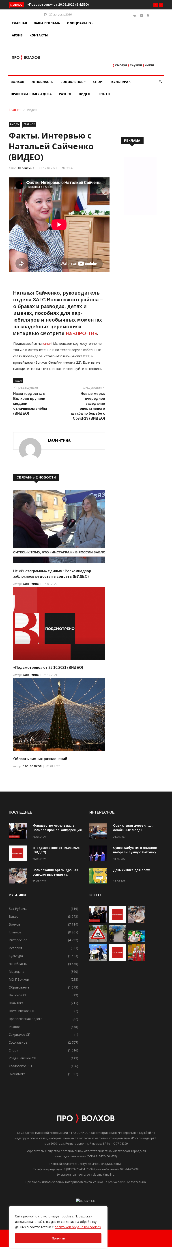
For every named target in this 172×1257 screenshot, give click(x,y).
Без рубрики (18, 908)
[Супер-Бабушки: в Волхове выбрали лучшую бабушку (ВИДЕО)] (99, 854)
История (15, 948)
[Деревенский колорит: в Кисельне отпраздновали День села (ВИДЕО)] (136, 960)
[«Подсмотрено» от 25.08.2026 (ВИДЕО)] (117, 960)
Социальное (72, 82)
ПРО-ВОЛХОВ (32, 766)
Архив (17, 35)
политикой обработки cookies (78, 1227)
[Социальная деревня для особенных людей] (99, 832)
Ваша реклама (47, 23)
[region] (58, 1227)
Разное (65, 94)
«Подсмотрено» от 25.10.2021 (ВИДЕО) (48, 667)
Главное (29, 124)
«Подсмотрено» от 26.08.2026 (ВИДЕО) (51, 4)
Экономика (17, 1074)
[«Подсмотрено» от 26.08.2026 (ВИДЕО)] (19, 854)
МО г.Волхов (19, 979)
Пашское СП (18, 995)
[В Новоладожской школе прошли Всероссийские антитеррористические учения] (117, 941)
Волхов (17, 82)
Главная (19, 23)
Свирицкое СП (19, 1034)
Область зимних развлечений (40, 759)
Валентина (26, 168)
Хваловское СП (20, 1066)
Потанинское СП (21, 1011)
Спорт (98, 82)
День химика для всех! (131, 870)
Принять (58, 1238)
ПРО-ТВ (103, 94)
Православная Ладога (31, 94)
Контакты (39, 35)
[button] (155, 5)
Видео (84, 94)
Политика (16, 1003)
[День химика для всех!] (99, 876)
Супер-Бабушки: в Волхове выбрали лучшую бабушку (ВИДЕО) (135, 852)
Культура (120, 82)
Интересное (18, 940)
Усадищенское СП (22, 1058)
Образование (19, 987)
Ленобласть (42, 82)
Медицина (16, 971)
